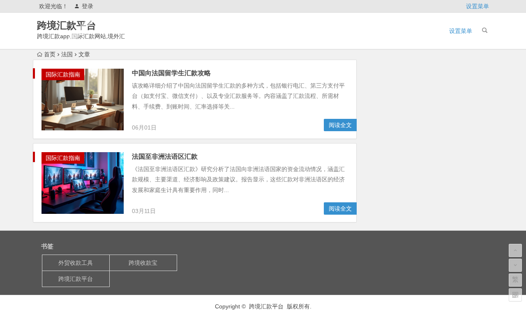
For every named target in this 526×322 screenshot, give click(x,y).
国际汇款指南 (63, 74)
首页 (49, 54)
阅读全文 (340, 125)
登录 (87, 6)
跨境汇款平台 (66, 25)
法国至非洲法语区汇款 (165, 156)
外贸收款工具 (75, 262)
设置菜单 (477, 6)
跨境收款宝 (143, 262)
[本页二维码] (515, 294)
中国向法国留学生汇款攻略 (171, 72)
